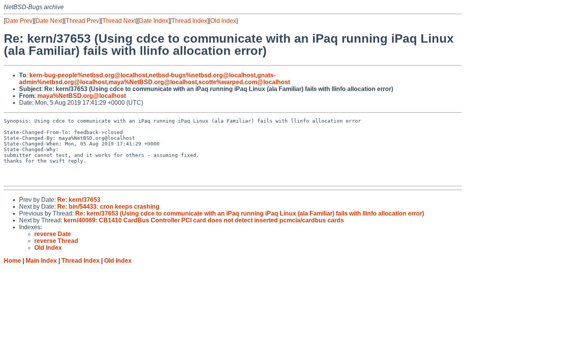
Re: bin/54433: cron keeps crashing (108, 206)
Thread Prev (82, 21)
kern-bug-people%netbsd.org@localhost (88, 75)
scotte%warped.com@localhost (244, 82)
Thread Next (119, 21)
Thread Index (189, 21)
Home (12, 260)
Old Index (223, 21)
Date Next (49, 21)
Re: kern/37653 (78, 199)
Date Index (153, 21)
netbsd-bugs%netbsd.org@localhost (202, 75)
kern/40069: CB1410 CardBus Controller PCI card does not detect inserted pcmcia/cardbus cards (204, 220)
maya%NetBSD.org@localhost (152, 82)
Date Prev (18, 21)
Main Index (41, 260)
